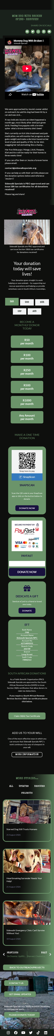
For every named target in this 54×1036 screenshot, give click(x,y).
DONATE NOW (27, 572)
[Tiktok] (38, 1032)
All (11, 786)
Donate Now (27, 508)
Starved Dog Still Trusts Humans (22, 829)
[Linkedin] (45, 1032)
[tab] (12, 302)
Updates (24, 786)
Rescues (39, 786)
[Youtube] (23, 1032)
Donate (27, 610)
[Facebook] (15, 1032)
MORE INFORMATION (27, 755)
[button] (45, 51)
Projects (27, 793)
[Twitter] (30, 1032)
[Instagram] (8, 1032)
